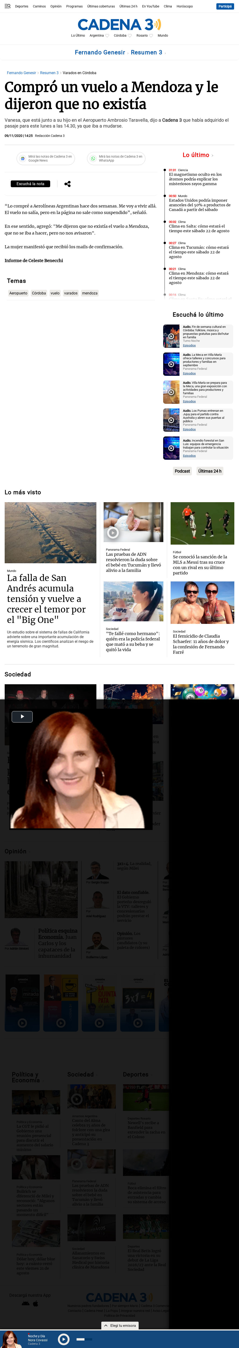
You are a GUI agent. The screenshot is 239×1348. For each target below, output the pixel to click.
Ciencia (183, 170)
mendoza (90, 293)
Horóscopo (185, 6)
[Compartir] (67, 184)
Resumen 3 (147, 52)
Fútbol (177, 552)
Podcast (182, 471)
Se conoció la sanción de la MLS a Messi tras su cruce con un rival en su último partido (200, 565)
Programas (74, 6)
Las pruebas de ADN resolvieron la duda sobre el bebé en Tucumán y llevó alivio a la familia (133, 562)
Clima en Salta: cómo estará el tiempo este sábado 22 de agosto (199, 228)
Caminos (39, 6)
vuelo (55, 293)
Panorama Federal (118, 549)
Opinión (56, 6)
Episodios (189, 345)
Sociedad (112, 629)
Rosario (142, 36)
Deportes (21, 6)
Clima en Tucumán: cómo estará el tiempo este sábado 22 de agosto (199, 252)
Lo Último (78, 36)
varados (70, 293)
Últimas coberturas (101, 6)
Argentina (97, 36)
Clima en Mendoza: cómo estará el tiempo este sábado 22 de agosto (198, 278)
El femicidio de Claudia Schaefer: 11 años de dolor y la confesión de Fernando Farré (201, 644)
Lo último (197, 155)
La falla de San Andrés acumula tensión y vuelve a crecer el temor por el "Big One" (46, 599)
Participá (225, 6)
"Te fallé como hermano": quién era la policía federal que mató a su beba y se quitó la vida (133, 641)
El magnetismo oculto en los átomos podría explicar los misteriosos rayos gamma (195, 179)
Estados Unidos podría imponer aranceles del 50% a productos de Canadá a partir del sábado (200, 205)
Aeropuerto (18, 293)
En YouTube (150, 6)
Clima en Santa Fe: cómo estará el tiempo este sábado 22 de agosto (200, 301)
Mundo (163, 36)
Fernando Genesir (101, 52)
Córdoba (120, 36)
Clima (168, 6)
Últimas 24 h (128, 6)
